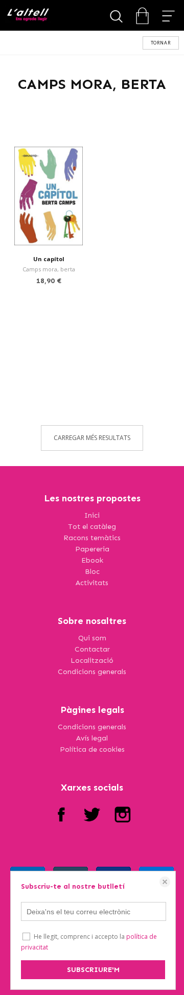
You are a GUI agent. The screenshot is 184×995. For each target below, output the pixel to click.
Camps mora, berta (48, 269)
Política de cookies (92, 749)
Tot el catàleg (92, 526)
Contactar (92, 649)
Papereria (92, 549)
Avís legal (92, 738)
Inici (92, 515)
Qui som (92, 638)
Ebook (92, 560)
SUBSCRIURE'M (93, 969)
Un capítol (48, 259)
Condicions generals (92, 671)
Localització (92, 660)
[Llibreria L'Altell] (28, 15)
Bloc (92, 571)
